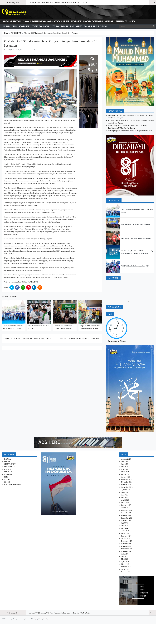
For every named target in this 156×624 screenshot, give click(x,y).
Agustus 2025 (126, 490)
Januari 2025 (125, 508)
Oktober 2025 (126, 485)
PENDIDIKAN (37, 26)
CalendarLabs (135, 301)
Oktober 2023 (126, 546)
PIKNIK (14, 26)
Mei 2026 (124, 467)
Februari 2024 (126, 536)
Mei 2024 (124, 528)
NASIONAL (109, 21)
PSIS (72, 26)
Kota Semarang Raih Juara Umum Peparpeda (135, 224)
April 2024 (125, 531)
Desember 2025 (126, 479)
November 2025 (126, 482)
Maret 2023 (125, 564)
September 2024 (126, 518)
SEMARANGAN (24, 26)
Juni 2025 (124, 495)
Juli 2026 (124, 461)
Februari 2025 (126, 505)
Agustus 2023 (126, 551)
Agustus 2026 (126, 459)
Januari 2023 (125, 569)
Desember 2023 (126, 541)
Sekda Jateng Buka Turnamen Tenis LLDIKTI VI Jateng (127, 125)
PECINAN (55, 26)
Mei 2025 (124, 497)
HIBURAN (6, 26)
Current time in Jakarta (117, 341)
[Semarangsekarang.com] (14, 12)
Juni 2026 (124, 464)
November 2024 (126, 513)
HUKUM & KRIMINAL (99, 26)
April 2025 (125, 500)
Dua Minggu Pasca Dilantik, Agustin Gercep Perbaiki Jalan (79, 338)
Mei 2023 (124, 559)
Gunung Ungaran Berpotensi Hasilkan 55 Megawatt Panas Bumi (130, 131)
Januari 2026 (125, 477)
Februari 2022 (126, 572)
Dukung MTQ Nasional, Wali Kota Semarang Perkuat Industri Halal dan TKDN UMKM (59, 3)
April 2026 (125, 469)
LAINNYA (131, 21)
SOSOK (87, 26)
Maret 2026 (125, 472)
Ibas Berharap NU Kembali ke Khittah (121, 128)
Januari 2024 (125, 538)
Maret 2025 (125, 503)
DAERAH (46, 26)
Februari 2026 (126, 474)
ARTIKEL (79, 26)
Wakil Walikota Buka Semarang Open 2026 (135, 266)
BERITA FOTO (121, 21)
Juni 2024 (124, 526)
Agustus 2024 (126, 520)
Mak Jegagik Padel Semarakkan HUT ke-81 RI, (136, 238)
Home (6, 33)
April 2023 (125, 562)
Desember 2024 (126, 510)
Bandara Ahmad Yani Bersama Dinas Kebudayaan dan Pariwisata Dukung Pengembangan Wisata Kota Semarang (53, 21)
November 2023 (126, 544)
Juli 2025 (124, 492)
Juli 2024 (124, 523)
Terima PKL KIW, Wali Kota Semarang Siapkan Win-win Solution (27, 338)
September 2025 (126, 487)
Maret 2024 (125, 533)
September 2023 (126, 549)
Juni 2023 (124, 556)
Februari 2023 (126, 567)
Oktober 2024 (126, 515)
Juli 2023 (124, 554)
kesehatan (14, 282)
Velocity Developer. (44, 619)
